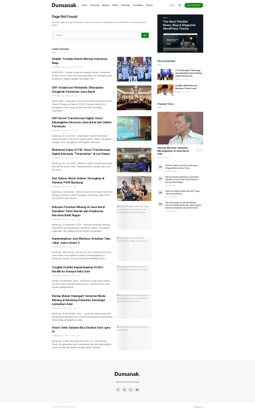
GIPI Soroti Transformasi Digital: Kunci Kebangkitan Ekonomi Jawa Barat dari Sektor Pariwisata (82, 122)
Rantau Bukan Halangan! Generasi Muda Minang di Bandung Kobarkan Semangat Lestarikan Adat (78, 300)
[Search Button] (145, 35)
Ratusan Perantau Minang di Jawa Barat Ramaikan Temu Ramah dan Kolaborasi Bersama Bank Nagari (78, 211)
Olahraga (125, 5)
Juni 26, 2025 (68, 96)
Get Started (193, 5)
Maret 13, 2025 (69, 219)
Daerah (149, 5)
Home (84, 5)
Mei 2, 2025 (67, 247)
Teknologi (94, 5)
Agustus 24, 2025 (70, 67)
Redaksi (57, 67)
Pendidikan (138, 5)
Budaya (105, 5)
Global (115, 5)
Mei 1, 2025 (67, 187)
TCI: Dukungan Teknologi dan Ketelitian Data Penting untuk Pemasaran (188, 73)
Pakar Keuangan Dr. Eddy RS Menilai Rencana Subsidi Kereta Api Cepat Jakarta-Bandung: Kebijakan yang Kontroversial (183, 205)
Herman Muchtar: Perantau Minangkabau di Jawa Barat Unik (173, 150)
